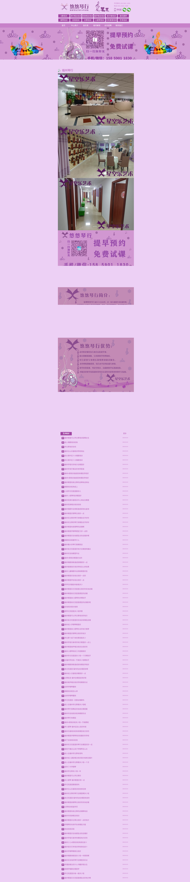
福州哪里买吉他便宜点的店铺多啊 (77, 591)
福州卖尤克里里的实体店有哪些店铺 (78, 675)
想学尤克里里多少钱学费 (74, 666)
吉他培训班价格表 (71, 662)
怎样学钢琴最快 (70, 742)
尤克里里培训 (111, 20)
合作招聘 (108, 25)
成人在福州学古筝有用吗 (74, 809)
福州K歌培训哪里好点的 (73, 613)
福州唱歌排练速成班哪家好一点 (76, 618)
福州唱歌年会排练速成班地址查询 (77, 564)
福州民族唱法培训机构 (73, 560)
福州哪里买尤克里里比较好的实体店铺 (78, 644)
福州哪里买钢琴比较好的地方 (75, 689)
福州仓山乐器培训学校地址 (74, 506)
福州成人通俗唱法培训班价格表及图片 (78, 813)
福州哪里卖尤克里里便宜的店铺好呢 (78, 658)
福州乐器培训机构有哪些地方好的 (77, 786)
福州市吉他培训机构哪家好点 (75, 769)
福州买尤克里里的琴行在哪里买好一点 (78, 800)
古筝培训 (87, 20)
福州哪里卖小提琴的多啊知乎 (75, 653)
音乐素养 (123, 16)
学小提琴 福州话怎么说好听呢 (75, 782)
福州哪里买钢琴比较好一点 (74, 569)
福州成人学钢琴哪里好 (73, 680)
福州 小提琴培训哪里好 (73, 551)
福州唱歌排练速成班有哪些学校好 (77, 720)
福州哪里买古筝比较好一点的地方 (77, 875)
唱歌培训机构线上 (71, 542)
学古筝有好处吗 (70, 502)
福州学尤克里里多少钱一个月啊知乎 (78, 711)
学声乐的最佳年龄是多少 (74, 640)
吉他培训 (75, 20)
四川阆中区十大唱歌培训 (74, 511)
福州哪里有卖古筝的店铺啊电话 (76, 866)
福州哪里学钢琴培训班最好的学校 (77, 791)
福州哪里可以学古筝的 (73, 831)
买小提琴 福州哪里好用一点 (75, 835)
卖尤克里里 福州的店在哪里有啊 (76, 724)
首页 (63, 25)
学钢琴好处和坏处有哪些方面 (75, 880)
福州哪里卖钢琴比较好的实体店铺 (77, 858)
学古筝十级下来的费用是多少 (75, 693)
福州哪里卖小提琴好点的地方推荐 (77, 684)
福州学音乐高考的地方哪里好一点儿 (78, 698)
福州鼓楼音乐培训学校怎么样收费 (77, 622)
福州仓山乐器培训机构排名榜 (75, 844)
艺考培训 (123, 20)
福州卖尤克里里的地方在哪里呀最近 (78, 604)
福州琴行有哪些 (70, 773)
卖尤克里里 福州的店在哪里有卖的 (77, 853)
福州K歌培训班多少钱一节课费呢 (77, 778)
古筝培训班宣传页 (71, 862)
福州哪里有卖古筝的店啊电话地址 (77, 538)
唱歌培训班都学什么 (72, 595)
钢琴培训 (63, 20)
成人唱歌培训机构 (71, 498)
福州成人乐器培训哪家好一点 (75, 729)
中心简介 (74, 25)
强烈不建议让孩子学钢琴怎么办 (76, 804)
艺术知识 (66, 489)
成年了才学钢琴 (70, 822)
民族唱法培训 (87, 16)
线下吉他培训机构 (71, 795)
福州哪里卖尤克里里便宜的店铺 (76, 649)
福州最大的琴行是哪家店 (74, 600)
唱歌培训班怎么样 (71, 746)
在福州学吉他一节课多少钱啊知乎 (77, 715)
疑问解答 (96, 25)
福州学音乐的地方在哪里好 (74, 520)
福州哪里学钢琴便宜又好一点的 (76, 586)
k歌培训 (64, 16)
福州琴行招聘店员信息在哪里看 (76, 764)
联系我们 (119, 25)
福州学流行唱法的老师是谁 (74, 524)
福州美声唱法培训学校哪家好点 (76, 738)
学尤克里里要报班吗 (72, 840)
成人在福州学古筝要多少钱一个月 (77, 818)
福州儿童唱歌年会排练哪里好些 (76, 626)
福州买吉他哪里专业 (72, 609)
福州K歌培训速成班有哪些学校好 (77, 529)
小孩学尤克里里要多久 (73, 546)
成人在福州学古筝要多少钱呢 (75, 760)
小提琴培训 (99, 20)
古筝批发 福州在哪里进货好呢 (75, 733)
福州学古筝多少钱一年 (73, 826)
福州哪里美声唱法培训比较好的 (76, 702)
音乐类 (85, 25)
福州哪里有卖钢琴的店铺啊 (74, 582)
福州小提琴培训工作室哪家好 (75, 706)
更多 (124, 489)
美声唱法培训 (99, 16)
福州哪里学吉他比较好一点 (74, 635)
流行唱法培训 (75, 16)
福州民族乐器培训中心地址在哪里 (77, 555)
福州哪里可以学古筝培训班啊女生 (77, 493)
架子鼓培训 (111, 16)
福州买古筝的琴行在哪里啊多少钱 (77, 849)
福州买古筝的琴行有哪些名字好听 (77, 573)
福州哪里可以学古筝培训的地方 (76, 671)
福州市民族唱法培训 (72, 871)
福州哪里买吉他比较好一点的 (75, 631)
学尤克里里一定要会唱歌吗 (74, 755)
